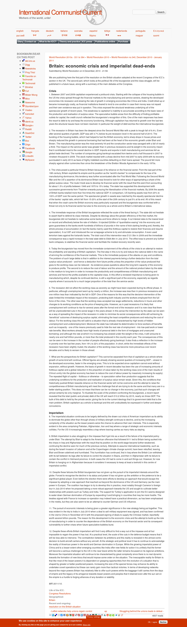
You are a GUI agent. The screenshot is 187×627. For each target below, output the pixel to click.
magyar (139, 35)
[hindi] (34, 35)
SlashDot (29, 133)
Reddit (28, 129)
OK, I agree (152, 622)
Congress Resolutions (60, 593)
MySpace (29, 159)
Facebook (30, 148)
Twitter (28, 136)
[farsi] (48, 35)
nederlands (121, 30)
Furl (27, 90)
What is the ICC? (47, 41)
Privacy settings (93, 617)
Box (27, 140)
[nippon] (77, 35)
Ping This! (30, 72)
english (20, 30)
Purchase (123, 41)
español (93, 30)
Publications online (105, 41)
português (140, 30)
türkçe (107, 30)
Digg (27, 64)
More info (86, 625)
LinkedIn (29, 156)
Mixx (27, 98)
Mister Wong (31, 94)
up (105, 611)
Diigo (27, 144)
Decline (163, 622)
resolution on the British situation (65, 606)
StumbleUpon (32, 106)
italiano (64, 30)
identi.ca (29, 121)
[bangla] (118, 35)
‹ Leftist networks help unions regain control (71, 611)
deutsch (50, 30)
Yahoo (28, 117)
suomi (156, 35)
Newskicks (30, 68)
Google (28, 152)
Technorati (30, 83)
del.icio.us (30, 60)
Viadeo (28, 110)
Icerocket (29, 113)
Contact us (30, 41)
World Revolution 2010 (98, 57)
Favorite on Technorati (29, 78)
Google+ (29, 125)
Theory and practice (69, 41)
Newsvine (30, 102)
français (35, 30)
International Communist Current (60, 12)
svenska (78, 30)
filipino (93, 35)
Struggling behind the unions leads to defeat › (141, 611)
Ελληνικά (158, 30)
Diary (20, 41)
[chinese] (107, 35)
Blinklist (29, 87)
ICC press (87, 41)
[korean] (64, 35)
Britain (52, 600)
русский (20, 35)
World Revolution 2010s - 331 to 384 (66, 57)
